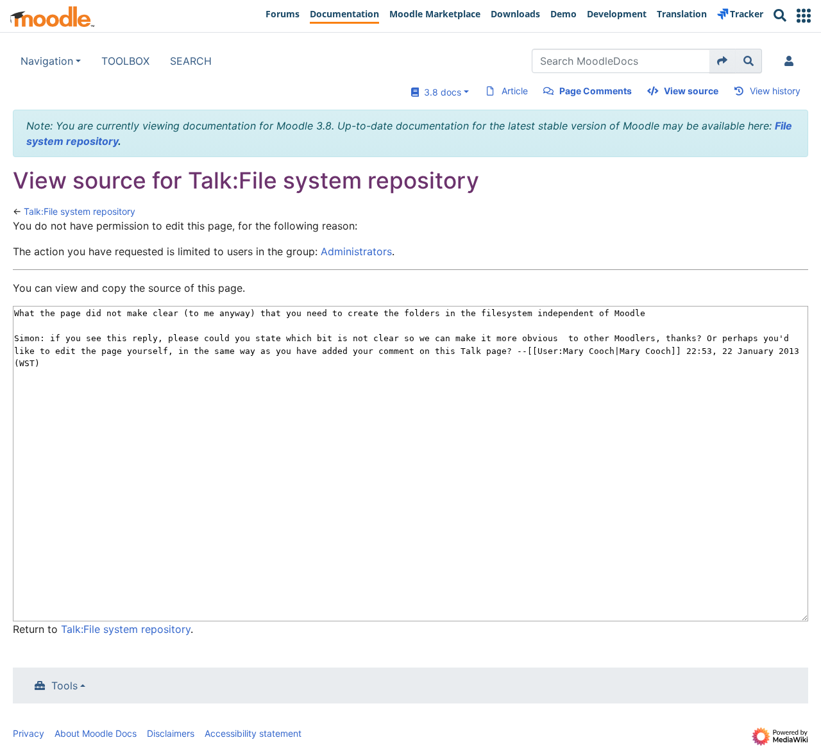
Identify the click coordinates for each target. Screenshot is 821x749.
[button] (803, 15)
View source (691, 90)
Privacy (28, 733)
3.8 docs (440, 92)
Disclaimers (170, 733)
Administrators (356, 251)
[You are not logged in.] (791, 61)
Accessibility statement (253, 733)
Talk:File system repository (79, 211)
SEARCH (191, 61)
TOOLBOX (125, 61)
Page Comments (595, 90)
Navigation (47, 61)
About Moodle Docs (96, 733)
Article (515, 90)
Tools (64, 685)
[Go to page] (722, 61)
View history (775, 90)
